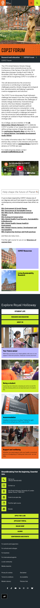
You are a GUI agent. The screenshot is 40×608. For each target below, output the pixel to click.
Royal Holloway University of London (6, 3)
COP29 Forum (29, 57)
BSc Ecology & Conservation (12, 217)
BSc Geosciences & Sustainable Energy (16, 211)
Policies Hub (24, 581)
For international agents (8, 557)
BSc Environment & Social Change (14, 208)
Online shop (20, 526)
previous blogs (24, 144)
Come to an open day (14, 497)
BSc (2, 213)
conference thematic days (14, 131)
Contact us (11, 485)
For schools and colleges (9, 548)
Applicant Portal (20, 521)
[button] (7, 588)
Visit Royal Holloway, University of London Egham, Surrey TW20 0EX (21, 491)
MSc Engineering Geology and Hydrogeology (18, 232)
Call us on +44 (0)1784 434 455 (15, 479)
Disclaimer (23, 572)
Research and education (10, 57)
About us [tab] (20, 322)
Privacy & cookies (6, 572)
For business (5, 553)
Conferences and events (20, 536)
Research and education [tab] (20, 317)
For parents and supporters (9, 544)
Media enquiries (6, 566)
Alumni (20, 531)
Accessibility (24, 577)
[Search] (37, 3)
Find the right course (14, 503)
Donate (10, 509)
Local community (6, 562)
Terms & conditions (7, 577)
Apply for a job (20, 516)
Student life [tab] (20, 311)
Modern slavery (6, 581)
